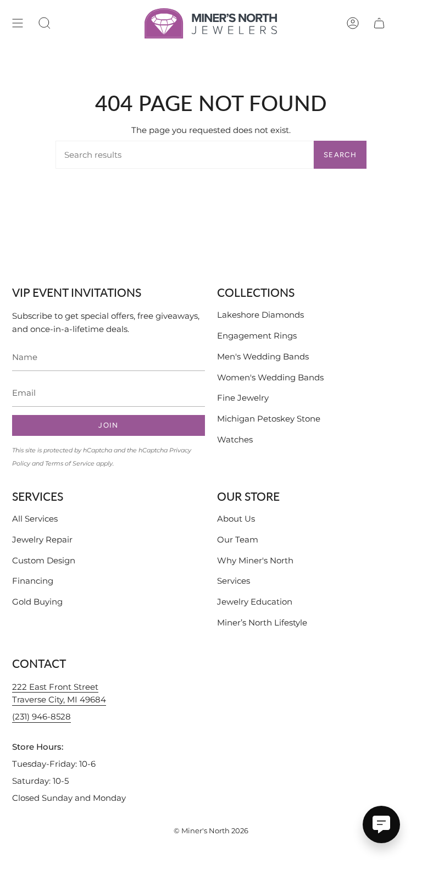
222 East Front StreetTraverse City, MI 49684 (59, 693)
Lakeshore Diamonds (260, 314)
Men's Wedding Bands (263, 356)
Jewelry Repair (42, 539)
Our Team (237, 539)
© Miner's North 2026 (211, 830)
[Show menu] (17, 23)
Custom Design (43, 560)
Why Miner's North (255, 560)
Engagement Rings (257, 335)
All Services (35, 518)
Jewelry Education (254, 601)
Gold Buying (37, 601)
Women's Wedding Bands (270, 377)
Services (233, 580)
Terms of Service (70, 463)
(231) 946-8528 (41, 716)
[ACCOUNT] (352, 23)
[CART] (379, 23)
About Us (236, 518)
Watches (235, 439)
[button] (44, 23)
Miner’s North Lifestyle (262, 622)
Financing (32, 580)
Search (340, 155)
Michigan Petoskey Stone (268, 418)
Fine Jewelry (243, 397)
